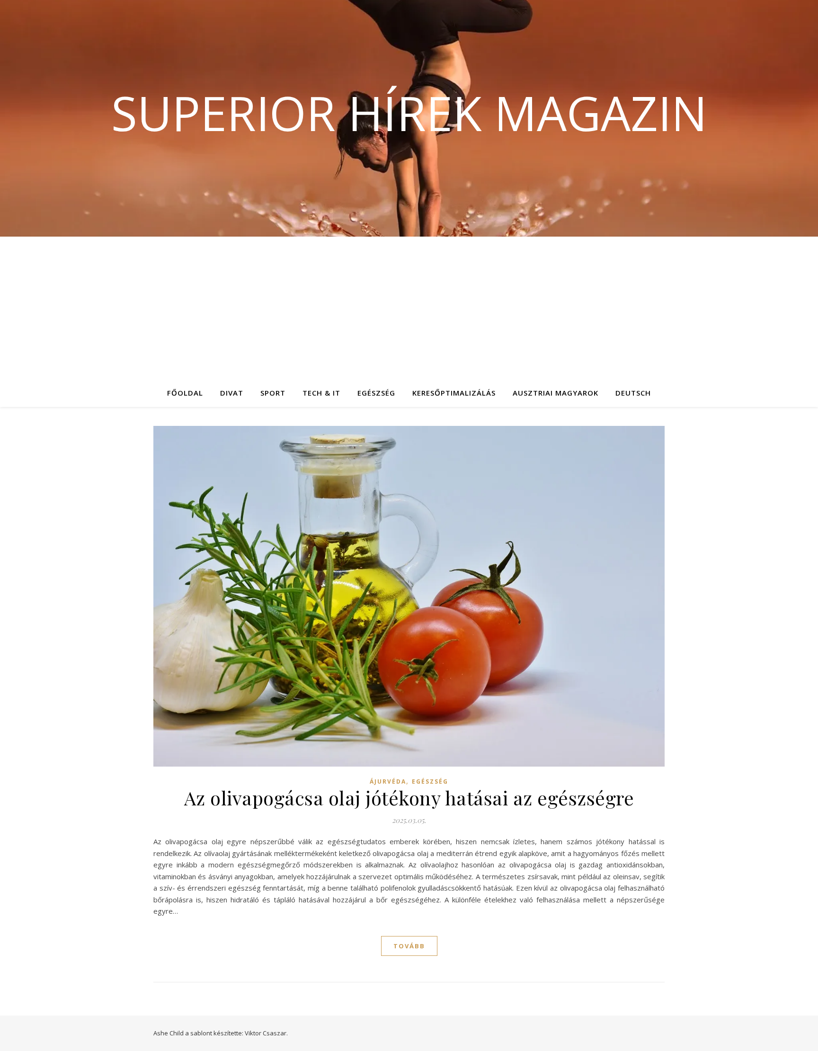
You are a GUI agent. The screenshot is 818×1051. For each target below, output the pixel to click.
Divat (231, 392)
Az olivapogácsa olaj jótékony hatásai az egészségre (409, 797)
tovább (409, 946)
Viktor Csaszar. (266, 1033)
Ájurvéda (388, 781)
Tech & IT (321, 392)
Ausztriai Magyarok (555, 392)
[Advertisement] (409, 307)
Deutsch (633, 392)
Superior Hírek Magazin (409, 112)
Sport (272, 392)
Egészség (376, 392)
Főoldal (185, 392)
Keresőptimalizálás (454, 392)
